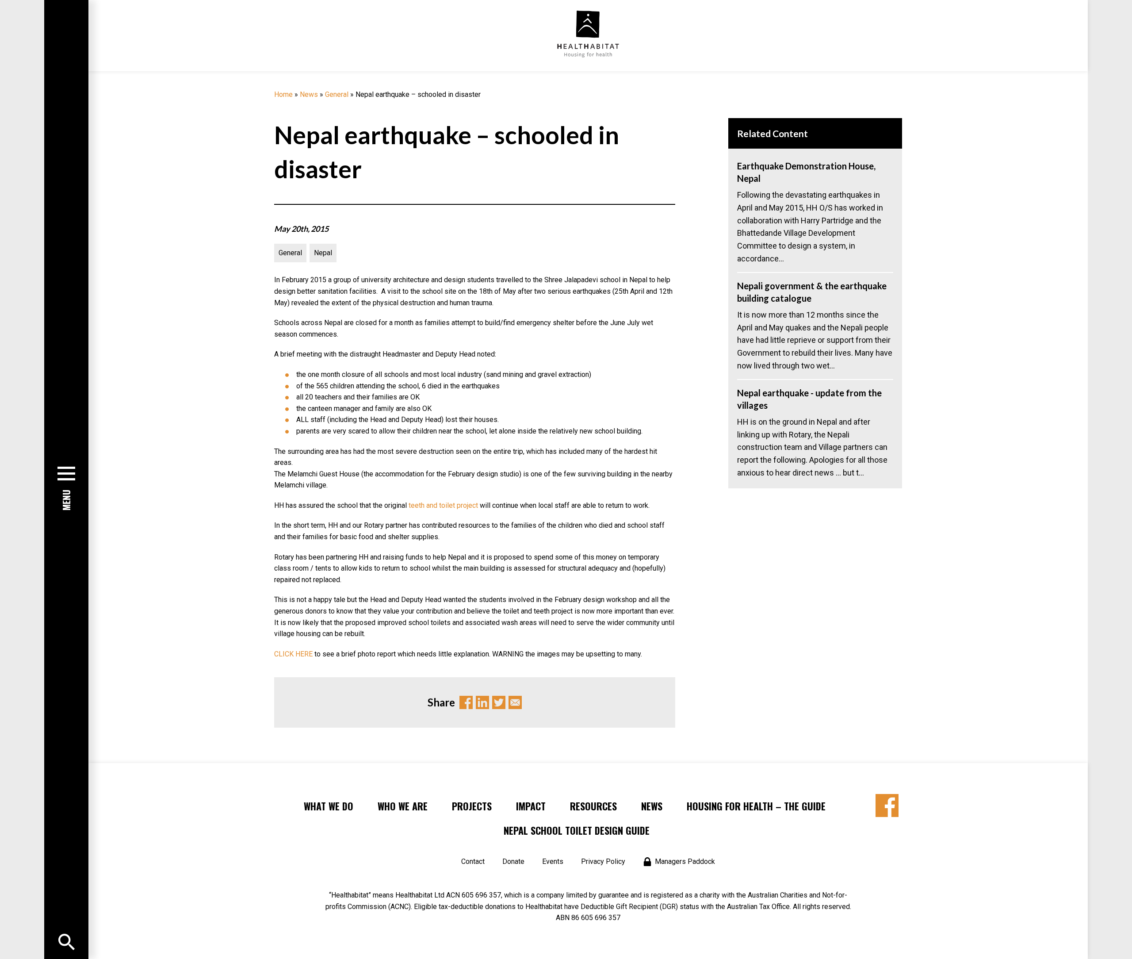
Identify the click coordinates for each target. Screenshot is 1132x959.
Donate (513, 861)
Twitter (498, 702)
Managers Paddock (685, 861)
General (336, 94)
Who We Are (403, 806)
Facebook (466, 702)
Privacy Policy (603, 861)
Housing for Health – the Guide (756, 806)
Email (515, 702)
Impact (531, 806)
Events (552, 861)
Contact (473, 861)
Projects (472, 806)
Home (283, 94)
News (309, 94)
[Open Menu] (66, 942)
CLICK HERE (293, 654)
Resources (593, 806)
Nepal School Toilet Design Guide (577, 830)
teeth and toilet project (444, 505)
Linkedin (482, 702)
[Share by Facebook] (887, 805)
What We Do (328, 806)
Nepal (323, 253)
